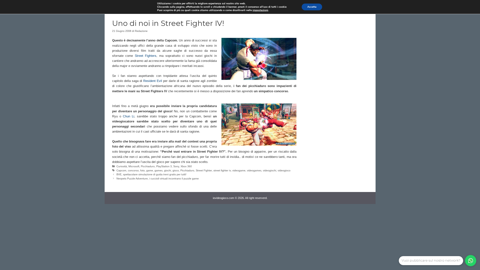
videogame (238, 170)
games (158, 170)
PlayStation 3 (164, 166)
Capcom (121, 170)
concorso (133, 170)
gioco (175, 170)
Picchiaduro (148, 166)
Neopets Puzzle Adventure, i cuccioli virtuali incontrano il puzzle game (157, 178)
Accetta (311, 7)
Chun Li (128, 116)
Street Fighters (146, 56)
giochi (167, 170)
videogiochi (269, 170)
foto (142, 170)
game (149, 170)
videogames (254, 170)
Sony (176, 166)
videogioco (284, 170)
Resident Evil (153, 81)
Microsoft (133, 166)
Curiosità (121, 166)
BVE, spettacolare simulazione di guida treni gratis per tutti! (151, 174)
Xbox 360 (186, 166)
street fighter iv (222, 170)
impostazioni (260, 10)
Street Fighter (204, 170)
